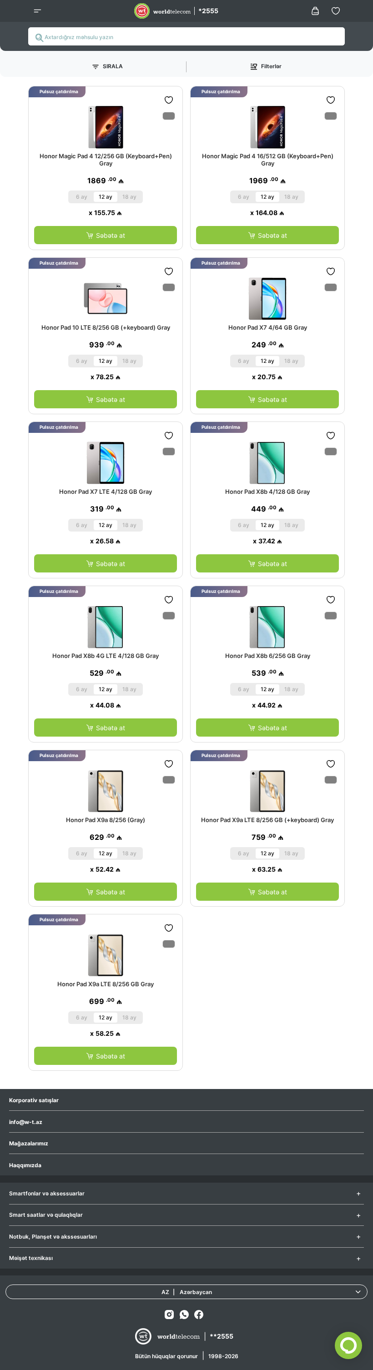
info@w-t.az (25, 1122)
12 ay (105, 196)
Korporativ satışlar (34, 1100)
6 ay (81, 196)
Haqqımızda (25, 1165)
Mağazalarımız (28, 1143)
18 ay (129, 196)
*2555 (208, 11)
